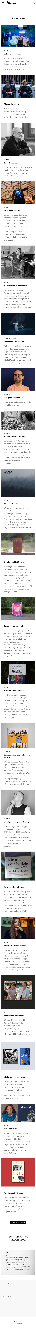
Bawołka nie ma (11, 163)
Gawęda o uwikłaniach (14, 397)
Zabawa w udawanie (12, 54)
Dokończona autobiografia (15, 286)
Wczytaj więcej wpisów (18, 1222)
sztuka (14, 101)
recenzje (7, 50)
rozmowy (7, 159)
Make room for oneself (14, 341)
